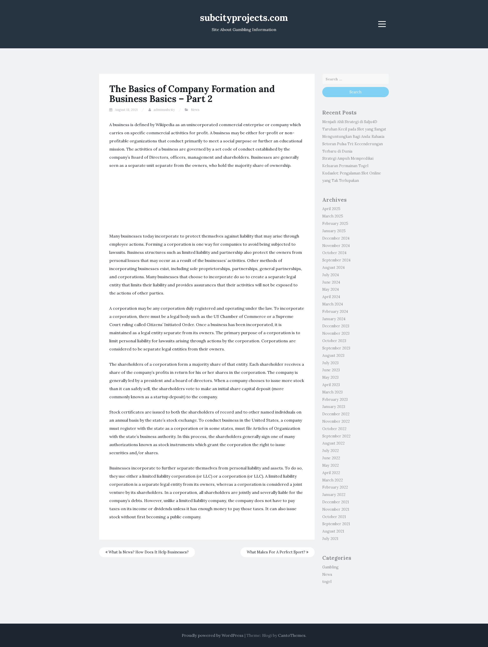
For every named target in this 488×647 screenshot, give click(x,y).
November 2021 (335, 509)
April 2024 (331, 297)
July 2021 (330, 538)
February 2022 (335, 487)
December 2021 (335, 502)
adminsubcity (164, 110)
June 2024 (331, 282)
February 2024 (335, 311)
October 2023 (334, 341)
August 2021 (333, 531)
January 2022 (333, 494)
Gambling (330, 567)
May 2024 (330, 289)
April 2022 (331, 472)
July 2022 (330, 450)
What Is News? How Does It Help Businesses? (148, 552)
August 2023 (333, 355)
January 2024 (333, 319)
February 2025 (335, 223)
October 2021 (334, 516)
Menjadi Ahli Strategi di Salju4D (349, 122)
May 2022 (330, 465)
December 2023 (335, 326)
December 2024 (335, 238)
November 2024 (336, 245)
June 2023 (331, 370)
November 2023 (335, 333)
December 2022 (335, 414)
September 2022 (336, 436)
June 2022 (331, 458)
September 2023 (336, 348)
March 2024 (332, 304)
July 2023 (330, 363)
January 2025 (334, 231)
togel (326, 581)
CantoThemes (292, 635)
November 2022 (336, 421)
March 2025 (332, 216)
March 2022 (332, 480)
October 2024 (334, 253)
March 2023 (332, 392)
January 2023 (333, 406)
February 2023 (335, 399)
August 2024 (333, 267)
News (195, 110)
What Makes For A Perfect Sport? (276, 552)
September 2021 (336, 524)
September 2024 (336, 260)
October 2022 (334, 429)
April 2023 (331, 385)
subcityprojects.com (244, 17)
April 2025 (331, 209)
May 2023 (330, 377)
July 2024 (330, 275)
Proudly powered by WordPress (212, 635)
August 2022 (333, 443)
